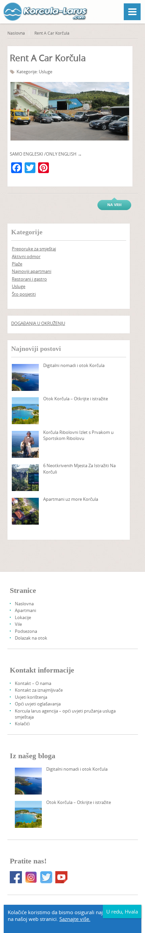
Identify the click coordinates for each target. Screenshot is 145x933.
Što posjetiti (24, 294)
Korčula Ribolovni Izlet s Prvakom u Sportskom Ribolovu (78, 435)
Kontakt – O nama (33, 683)
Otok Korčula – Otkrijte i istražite (75, 399)
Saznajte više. (74, 919)
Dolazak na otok (31, 638)
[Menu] (132, 11)
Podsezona (26, 631)
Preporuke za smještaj (34, 249)
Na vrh (114, 204)
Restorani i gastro (29, 279)
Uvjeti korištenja (31, 697)
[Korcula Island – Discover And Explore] (25, 410)
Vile (18, 624)
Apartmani (25, 610)
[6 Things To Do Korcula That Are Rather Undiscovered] (25, 477)
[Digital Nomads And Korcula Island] (25, 377)
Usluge (45, 72)
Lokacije (23, 617)
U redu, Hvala (122, 911)
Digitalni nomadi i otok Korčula (74, 365)
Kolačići (22, 724)
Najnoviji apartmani (31, 271)
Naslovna (16, 33)
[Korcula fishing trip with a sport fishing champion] (25, 444)
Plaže (17, 264)
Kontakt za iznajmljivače (39, 690)
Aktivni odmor (26, 256)
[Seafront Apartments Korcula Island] (25, 511)
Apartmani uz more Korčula (70, 499)
